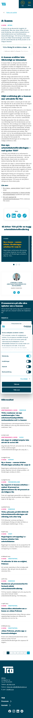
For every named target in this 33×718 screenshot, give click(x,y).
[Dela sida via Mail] (19, 216)
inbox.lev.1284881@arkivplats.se (17, 687)
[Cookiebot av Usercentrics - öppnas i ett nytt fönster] (23, 327)
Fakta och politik (11, 12)
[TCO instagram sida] (13, 711)
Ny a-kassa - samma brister (11, 188)
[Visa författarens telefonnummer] (18, 292)
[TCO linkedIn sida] (17, 711)
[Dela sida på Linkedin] (14, 216)
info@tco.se (10, 689)
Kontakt (4, 705)
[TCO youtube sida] (22, 711)
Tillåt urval (16, 390)
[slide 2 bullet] (16, 265)
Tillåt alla (16, 384)
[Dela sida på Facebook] (8, 216)
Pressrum (5, 701)
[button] (29, 47)
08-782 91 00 (11, 684)
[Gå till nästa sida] (28, 653)
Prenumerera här (16, 323)
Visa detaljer (24, 379)
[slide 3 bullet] (19, 265)
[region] (16, 251)
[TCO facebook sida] (9, 711)
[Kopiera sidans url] (25, 216)
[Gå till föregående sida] (4, 653)
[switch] (28, 361)
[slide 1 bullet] (13, 265)
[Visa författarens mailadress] (14, 292)
